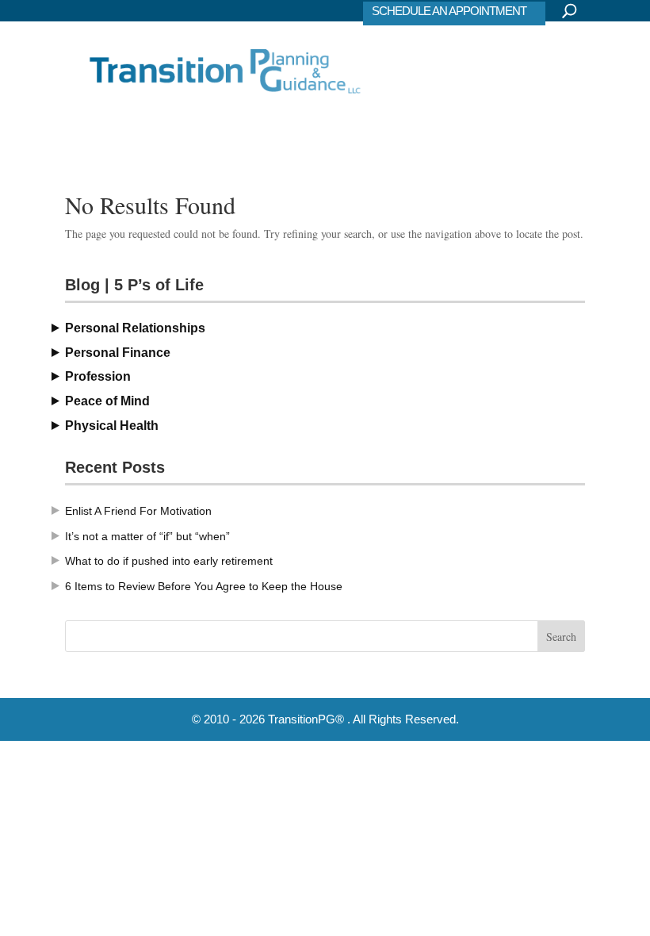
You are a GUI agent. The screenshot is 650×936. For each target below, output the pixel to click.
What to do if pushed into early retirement (169, 560)
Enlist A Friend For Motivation (138, 510)
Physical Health (112, 425)
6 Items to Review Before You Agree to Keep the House (203, 586)
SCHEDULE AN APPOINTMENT (449, 10)
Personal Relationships (135, 328)
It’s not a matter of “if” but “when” (147, 536)
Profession (98, 376)
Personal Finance (117, 352)
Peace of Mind (107, 401)
